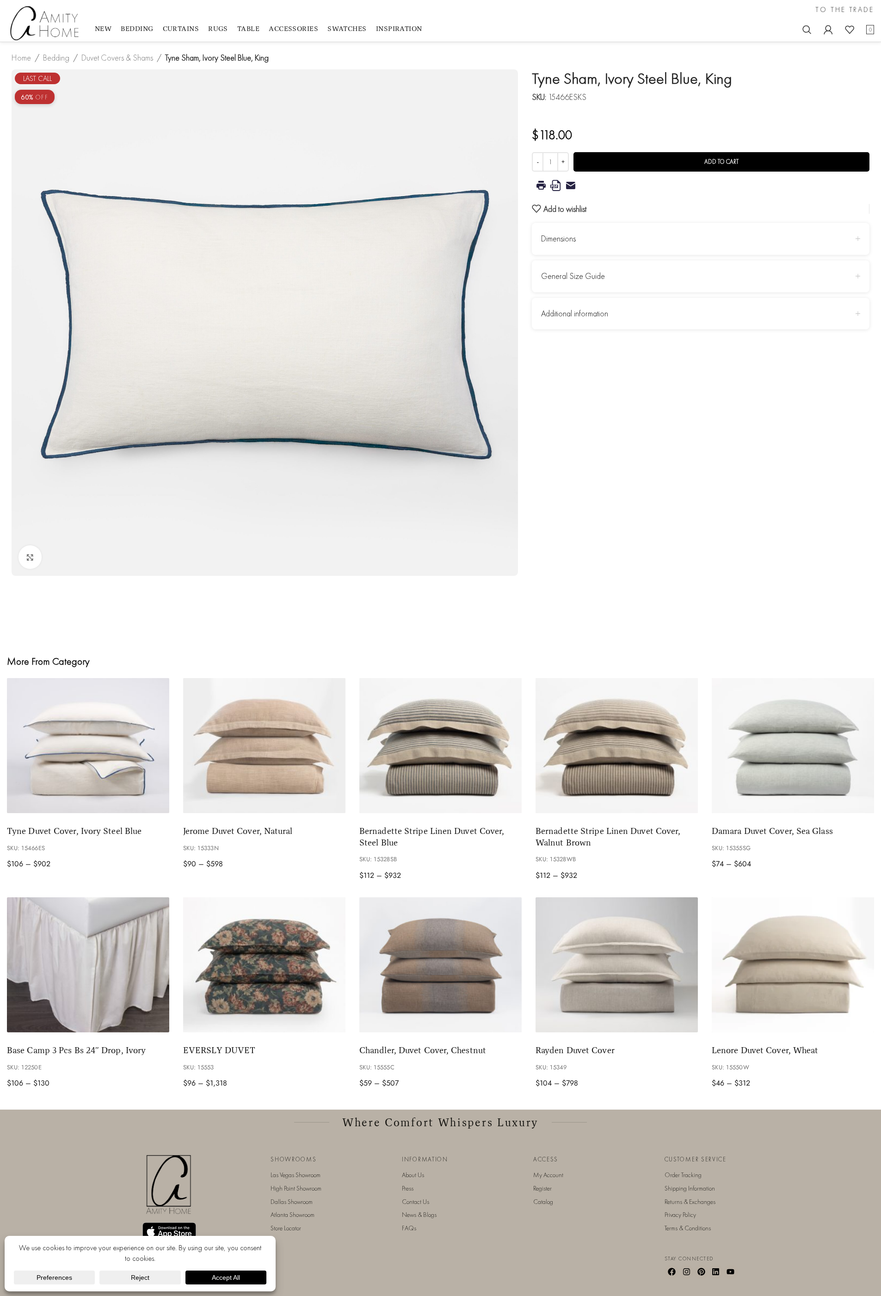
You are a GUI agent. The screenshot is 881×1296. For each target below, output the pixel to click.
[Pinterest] (701, 1272)
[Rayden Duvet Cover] (617, 965)
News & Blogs (419, 1214)
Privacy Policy (680, 1214)
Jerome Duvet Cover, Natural (238, 830)
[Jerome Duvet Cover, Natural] (264, 746)
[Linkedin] (715, 1272)
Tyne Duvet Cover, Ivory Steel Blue (74, 830)
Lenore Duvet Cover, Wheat (765, 1049)
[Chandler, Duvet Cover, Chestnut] (440, 965)
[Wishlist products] (849, 29)
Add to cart (721, 162)
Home (21, 57)
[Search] (807, 29)
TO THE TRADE (844, 9)
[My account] (828, 29)
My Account (548, 1175)
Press (407, 1188)
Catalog (543, 1201)
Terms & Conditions (688, 1228)
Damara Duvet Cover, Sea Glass (772, 830)
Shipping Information (690, 1188)
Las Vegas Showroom (295, 1175)
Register (542, 1188)
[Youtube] (730, 1272)
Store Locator (286, 1228)
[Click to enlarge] (30, 556)
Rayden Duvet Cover (575, 1049)
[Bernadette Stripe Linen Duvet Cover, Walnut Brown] (617, 746)
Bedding (56, 57)
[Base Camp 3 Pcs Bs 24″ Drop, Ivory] (88, 965)
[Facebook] (672, 1272)
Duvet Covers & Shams (117, 57)
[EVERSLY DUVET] (264, 965)
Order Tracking (683, 1175)
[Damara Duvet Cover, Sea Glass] (793, 746)
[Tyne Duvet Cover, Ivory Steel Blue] (88, 746)
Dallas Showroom (292, 1201)
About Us (413, 1175)
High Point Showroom (296, 1188)
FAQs (409, 1228)
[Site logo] (46, 22)
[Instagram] (686, 1272)
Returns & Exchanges (690, 1201)
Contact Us (415, 1201)
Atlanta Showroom (292, 1214)
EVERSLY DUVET (219, 1049)
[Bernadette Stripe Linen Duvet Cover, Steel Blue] (440, 746)
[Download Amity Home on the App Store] (169, 1231)
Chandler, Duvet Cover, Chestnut (422, 1049)
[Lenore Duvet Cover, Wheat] (793, 965)
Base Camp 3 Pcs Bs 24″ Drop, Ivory (76, 1049)
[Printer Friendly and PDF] (700, 185)
